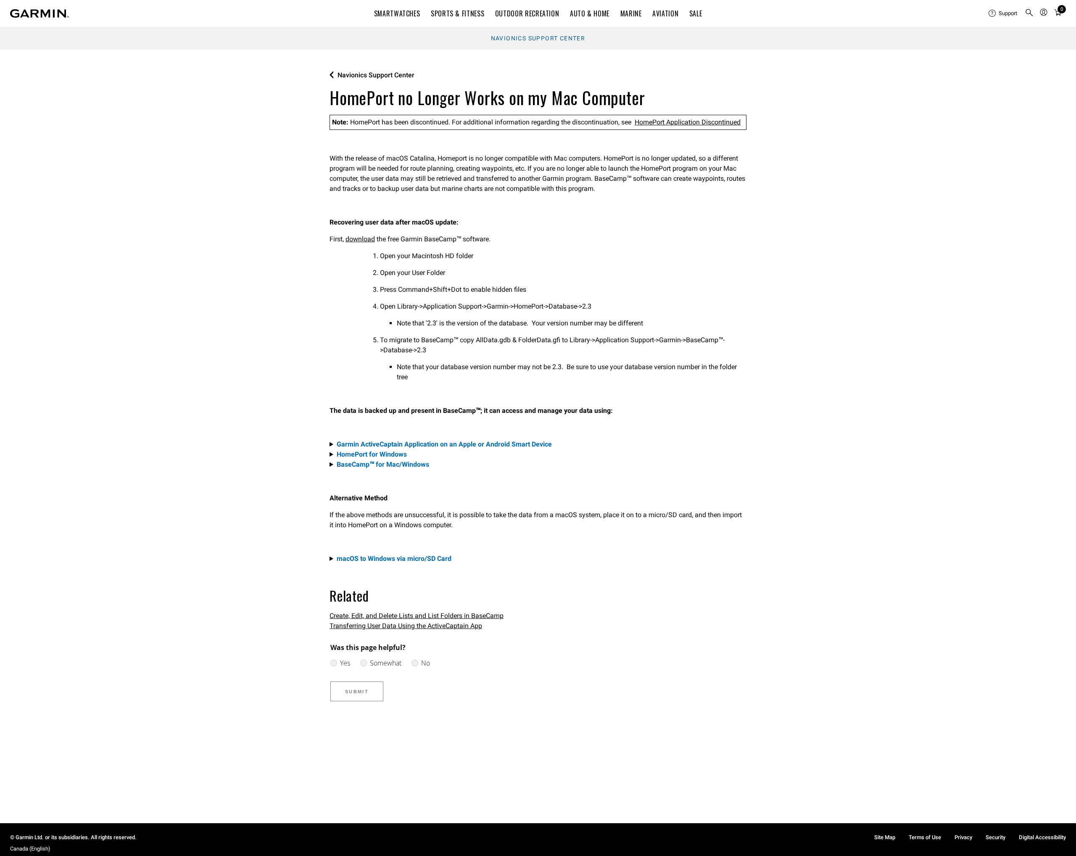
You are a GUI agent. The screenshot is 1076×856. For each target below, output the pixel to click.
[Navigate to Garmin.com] (39, 13)
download (360, 239)
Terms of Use (925, 837)
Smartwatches (397, 13)
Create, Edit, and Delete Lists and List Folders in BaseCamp (417, 616)
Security (995, 837)
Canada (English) (30, 848)
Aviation (665, 13)
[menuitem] (1003, 13)
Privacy (963, 837)
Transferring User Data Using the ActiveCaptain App (406, 626)
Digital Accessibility (1042, 837)
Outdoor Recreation (527, 13)
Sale (695, 13)
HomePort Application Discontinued (688, 122)
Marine (631, 13)
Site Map (884, 837)
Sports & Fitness (457, 13)
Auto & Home (589, 13)
